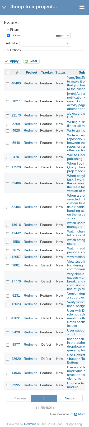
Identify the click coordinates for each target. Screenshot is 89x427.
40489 (16, 83)
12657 (16, 257)
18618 (16, 225)
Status (16, 35)
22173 (16, 115)
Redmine (30, 83)
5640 (16, 143)
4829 (16, 130)
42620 (16, 359)
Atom (81, 414)
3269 (16, 124)
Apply (14, 61)
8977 (16, 344)
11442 (16, 233)
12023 (16, 304)
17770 (16, 281)
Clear (33, 61)
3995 (16, 385)
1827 (16, 101)
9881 (16, 265)
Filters (14, 29)
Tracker (47, 72)
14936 (16, 373)
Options (15, 50)
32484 (16, 207)
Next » (70, 398)
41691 (16, 318)
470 (16, 157)
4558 (16, 242)
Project (31, 72)
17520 (16, 167)
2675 (16, 250)
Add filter (12, 43)
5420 (16, 332)
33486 (16, 183)
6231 (16, 295)
